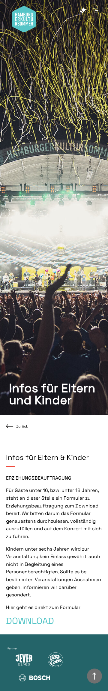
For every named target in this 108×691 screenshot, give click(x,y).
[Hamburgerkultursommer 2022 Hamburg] (24, 31)
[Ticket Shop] (84, 10)
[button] (97, 9)
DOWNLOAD (30, 621)
